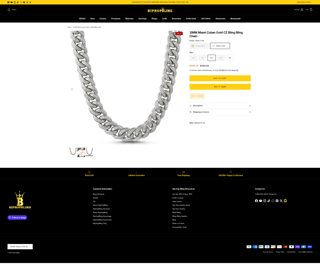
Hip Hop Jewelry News (181, 205)
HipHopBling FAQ (100, 223)
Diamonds (220, 19)
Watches (129, 19)
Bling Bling (176, 212)
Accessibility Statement (305, 252)
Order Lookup (177, 198)
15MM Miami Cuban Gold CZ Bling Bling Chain (87, 27)
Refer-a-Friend (178, 223)
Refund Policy (291, 252)
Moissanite (235, 19)
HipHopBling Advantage (102, 216)
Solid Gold (191, 19)
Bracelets (176, 19)
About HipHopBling (100, 205)
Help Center (177, 201)
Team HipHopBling (100, 212)
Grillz (164, 19)
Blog (174, 220)
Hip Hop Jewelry (178, 209)
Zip (94, 201)
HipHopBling (16, 252)
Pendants (115, 19)
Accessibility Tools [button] (179, 227)
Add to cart (220, 78)
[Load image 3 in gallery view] (126, 88)
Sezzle (95, 198)
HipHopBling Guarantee (102, 220)
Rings (154, 19)
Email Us (272, 194)
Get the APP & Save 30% (182, 194)
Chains (103, 19)
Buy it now (220, 87)
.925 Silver (206, 19)
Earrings (142, 19)
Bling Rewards (98, 194)
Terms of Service (267, 252)
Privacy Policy (280, 252)
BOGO (82, 19)
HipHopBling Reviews (101, 209)
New (92, 19)
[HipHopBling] (160, 9)
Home (69, 27)
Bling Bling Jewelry (179, 216)
